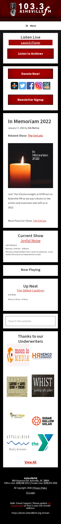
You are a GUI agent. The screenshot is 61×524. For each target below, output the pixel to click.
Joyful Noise (30, 240)
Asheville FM (30, 9)
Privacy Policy (40, 487)
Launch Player (30, 42)
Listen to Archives (30, 53)
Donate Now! (30, 74)
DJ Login (30, 492)
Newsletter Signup (31, 100)
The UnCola (35, 135)
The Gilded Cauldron (30, 290)
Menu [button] (33, 25)
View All (30, 462)
